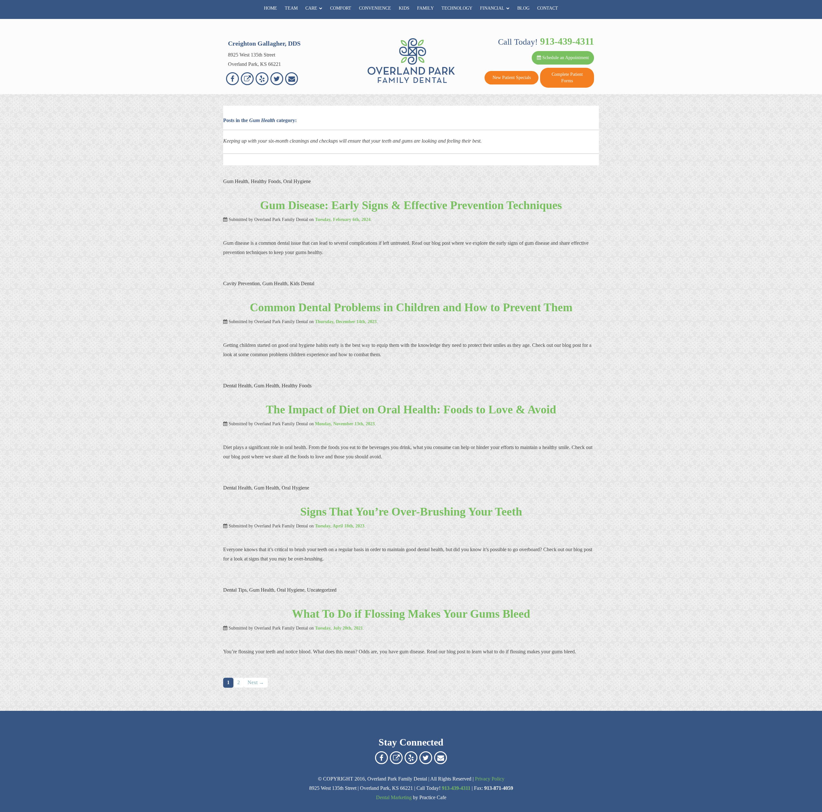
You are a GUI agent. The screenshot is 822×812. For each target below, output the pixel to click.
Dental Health (237, 385)
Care (311, 8)
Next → (256, 682)
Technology (457, 8)
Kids (404, 8)
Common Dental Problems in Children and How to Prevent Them (411, 307)
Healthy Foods (266, 181)
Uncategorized (322, 590)
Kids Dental (302, 283)
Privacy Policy (489, 778)
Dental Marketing (394, 797)
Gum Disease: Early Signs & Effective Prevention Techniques (411, 205)
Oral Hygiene (297, 181)
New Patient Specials (512, 77)
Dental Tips (235, 590)
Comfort (340, 8)
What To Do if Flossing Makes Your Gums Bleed (411, 613)
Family (425, 8)
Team (291, 8)
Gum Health (235, 181)
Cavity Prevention (241, 283)
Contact (547, 8)
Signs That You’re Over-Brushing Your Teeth (411, 511)
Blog (523, 8)
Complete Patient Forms (567, 77)
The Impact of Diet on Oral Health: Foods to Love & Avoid (411, 409)
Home (270, 8)
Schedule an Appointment (565, 57)
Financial (492, 8)
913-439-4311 (567, 41)
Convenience (375, 8)
